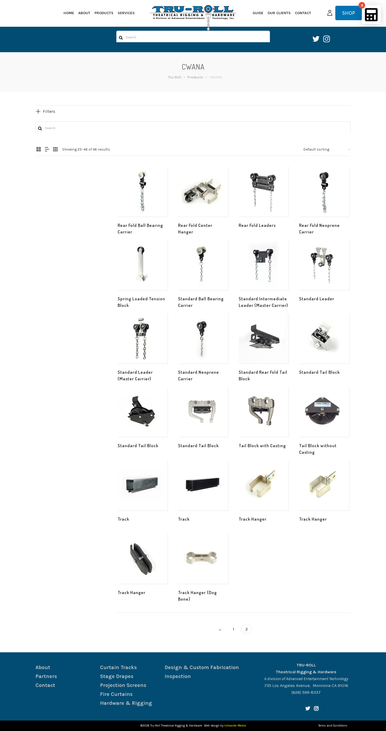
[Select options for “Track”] (130, 498)
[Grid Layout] (55, 149)
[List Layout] (47, 149)
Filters (49, 111)
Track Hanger (253, 519)
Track (123, 519)
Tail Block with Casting (262, 445)
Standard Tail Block (319, 372)
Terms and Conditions (332, 725)
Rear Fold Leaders (257, 225)
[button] (130, 204)
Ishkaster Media (235, 725)
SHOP (348, 13)
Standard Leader (316, 298)
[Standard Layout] (38, 149)
